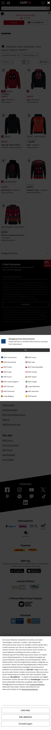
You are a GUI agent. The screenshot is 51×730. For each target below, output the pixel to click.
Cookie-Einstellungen (37, 684)
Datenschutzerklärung (30, 689)
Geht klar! (25, 710)
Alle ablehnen (25, 717)
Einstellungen (25, 723)
